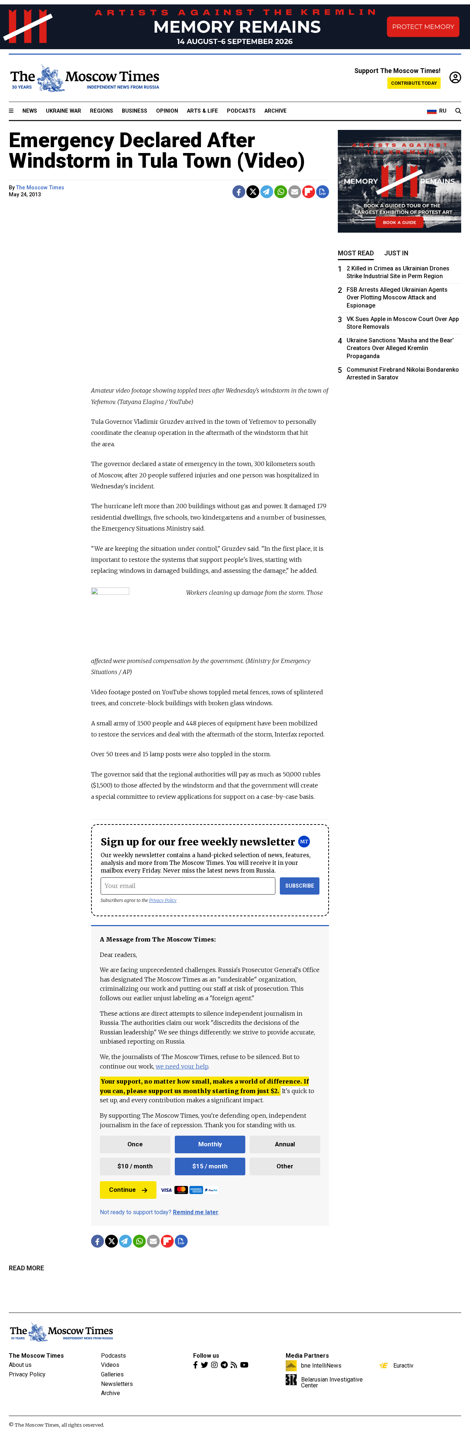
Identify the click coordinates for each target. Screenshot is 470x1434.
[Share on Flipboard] (308, 191)
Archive (275, 111)
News (29, 111)
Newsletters (117, 1383)
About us (20, 1364)
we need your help (182, 1066)
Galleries (112, 1374)
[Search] (458, 111)
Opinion (167, 111)
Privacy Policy (163, 900)
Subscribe (299, 886)
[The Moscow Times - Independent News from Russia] (84, 78)
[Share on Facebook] (238, 191)
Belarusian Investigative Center (332, 1382)
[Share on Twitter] (252, 191)
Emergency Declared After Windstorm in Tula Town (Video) (157, 150)
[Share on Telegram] (266, 191)
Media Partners (307, 1355)
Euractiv (403, 1365)
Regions (101, 111)
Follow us (206, 1355)
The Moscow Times (36, 1355)
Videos (110, 1364)
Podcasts (241, 111)
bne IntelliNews (321, 1365)
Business (134, 111)
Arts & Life (202, 111)
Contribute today (414, 83)
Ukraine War (63, 111)
